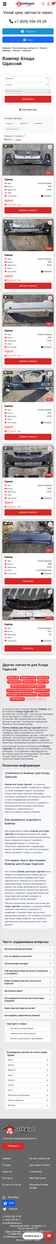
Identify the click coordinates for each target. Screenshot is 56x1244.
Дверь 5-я (28, 1070)
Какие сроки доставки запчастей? (19, 1008)
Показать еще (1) (36, 699)
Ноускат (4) (29, 682)
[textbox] (27, 91)
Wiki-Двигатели (37, 1178)
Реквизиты (13, 1146)
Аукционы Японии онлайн (38, 1186)
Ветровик (28, 1105)
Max (30, 39)
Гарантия (7, 1172)
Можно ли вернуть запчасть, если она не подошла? (22, 982)
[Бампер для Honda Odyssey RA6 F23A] (28, 311)
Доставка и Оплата (39, 1165)
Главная (6, 1159)
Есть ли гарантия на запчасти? (18, 956)
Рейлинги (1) (17, 699)
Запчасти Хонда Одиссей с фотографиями (27, 1038)
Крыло (28, 1075)
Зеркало (28, 1080)
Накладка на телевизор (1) (21, 695)
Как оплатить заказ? (13, 991)
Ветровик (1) (42, 690)
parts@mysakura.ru (12, 1223)
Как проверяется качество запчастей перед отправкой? (24, 1000)
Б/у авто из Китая (11, 1185)
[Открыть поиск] (43, 4)
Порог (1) (44, 695)
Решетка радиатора (28, 1100)
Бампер (28, 1065)
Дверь (28, 1060)
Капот (28, 1090)
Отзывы (6, 1165)
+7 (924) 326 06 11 (11, 1220)
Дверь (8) (13, 678)
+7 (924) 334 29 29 (30, 21)
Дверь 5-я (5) (28, 678)
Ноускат (28, 1085)
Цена (18, 140)
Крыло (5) (43, 678)
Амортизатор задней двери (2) (28, 686)
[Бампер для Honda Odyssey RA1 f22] (28, 604)
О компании (35, 1172)
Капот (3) (43, 682)
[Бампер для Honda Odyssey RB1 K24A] (28, 386)
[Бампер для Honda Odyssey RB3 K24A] (28, 160)
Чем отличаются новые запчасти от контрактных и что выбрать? (26, 972)
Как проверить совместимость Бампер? (22, 1015)
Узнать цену (28, 581)
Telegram (30, 31)
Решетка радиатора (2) (19, 690)
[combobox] (28, 79)
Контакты (7, 1178)
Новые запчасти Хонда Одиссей (23, 1033)
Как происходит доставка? (16, 964)
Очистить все (12, 129)
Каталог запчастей (39, 1159)
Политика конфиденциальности (19, 1139)
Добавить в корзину (28, 210)
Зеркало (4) (14, 682)
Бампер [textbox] (27, 78)
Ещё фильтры (29, 110)
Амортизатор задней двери (28, 1095)
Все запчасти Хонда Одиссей (22, 1028)
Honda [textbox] (27, 85)
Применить (28, 99)
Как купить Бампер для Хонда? (18, 949)
